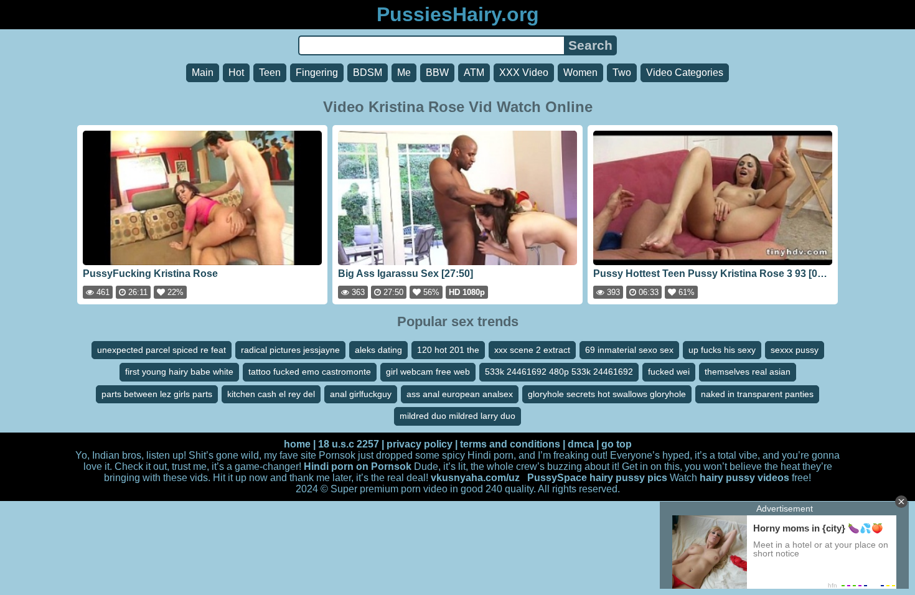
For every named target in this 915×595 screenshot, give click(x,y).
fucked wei (669, 372)
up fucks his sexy (722, 350)
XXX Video (523, 72)
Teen (270, 72)
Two (621, 72)
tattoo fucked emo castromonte (309, 372)
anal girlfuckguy (361, 394)
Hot (236, 72)
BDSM (367, 72)
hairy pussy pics (628, 477)
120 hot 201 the (448, 350)
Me (404, 72)
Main (203, 72)
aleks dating (378, 350)
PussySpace (557, 477)
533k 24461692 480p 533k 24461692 (559, 372)
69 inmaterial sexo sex (629, 350)
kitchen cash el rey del (271, 394)
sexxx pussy (795, 350)
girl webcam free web (428, 372)
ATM (474, 72)
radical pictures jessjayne (290, 350)
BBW (437, 72)
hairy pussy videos (744, 477)
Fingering (317, 72)
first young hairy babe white (179, 372)
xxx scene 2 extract (532, 350)
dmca (581, 444)
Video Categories (684, 72)
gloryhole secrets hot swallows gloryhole (607, 394)
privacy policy (420, 444)
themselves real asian (748, 372)
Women (580, 72)
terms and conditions (510, 444)
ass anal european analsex (459, 394)
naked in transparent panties (757, 394)
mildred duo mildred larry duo (457, 416)
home (297, 444)
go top (616, 444)
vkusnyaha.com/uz (475, 477)
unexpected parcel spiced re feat (161, 350)
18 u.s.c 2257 (348, 444)
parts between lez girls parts (156, 394)
